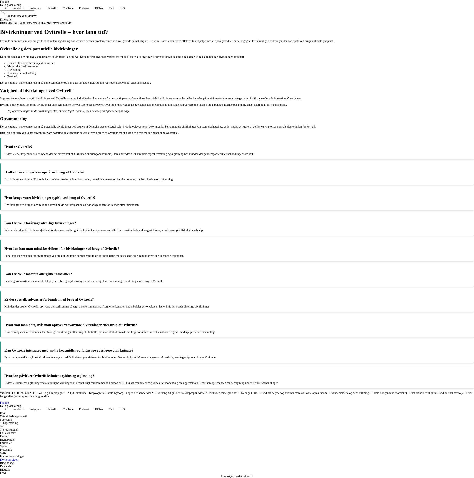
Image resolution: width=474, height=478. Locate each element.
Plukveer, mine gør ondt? (223, 393)
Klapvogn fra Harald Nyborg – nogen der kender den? (121, 393)
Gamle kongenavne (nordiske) (389, 393)
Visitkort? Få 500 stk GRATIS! (18, 393)
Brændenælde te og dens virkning (349, 393)
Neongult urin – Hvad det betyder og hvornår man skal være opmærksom (284, 393)
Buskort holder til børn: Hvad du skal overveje (436, 393)
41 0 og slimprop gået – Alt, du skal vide (62, 393)
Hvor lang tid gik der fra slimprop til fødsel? (181, 393)
